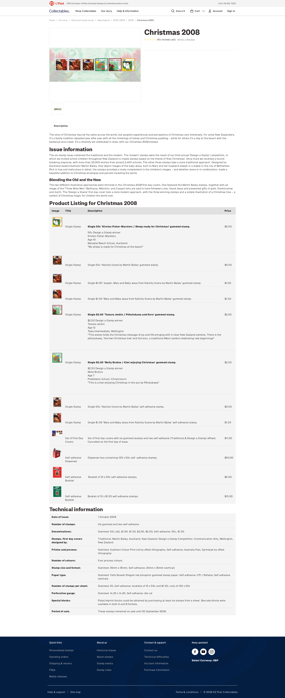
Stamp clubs (104, 669)
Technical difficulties (156, 656)
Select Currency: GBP (205, 660)
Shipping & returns (60, 663)
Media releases (58, 676)
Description (61, 125)
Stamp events (105, 663)
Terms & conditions (187, 692)
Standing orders (58, 656)
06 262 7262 (229, 3)
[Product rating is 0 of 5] (150, 39)
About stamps (105, 656)
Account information (156, 663)
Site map (75, 692)
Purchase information (157, 669)
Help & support (56, 692)
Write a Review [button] (186, 39)
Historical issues (106, 650)
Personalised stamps (61, 650)
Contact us (150, 650)
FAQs (52, 669)
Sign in (231, 11)
